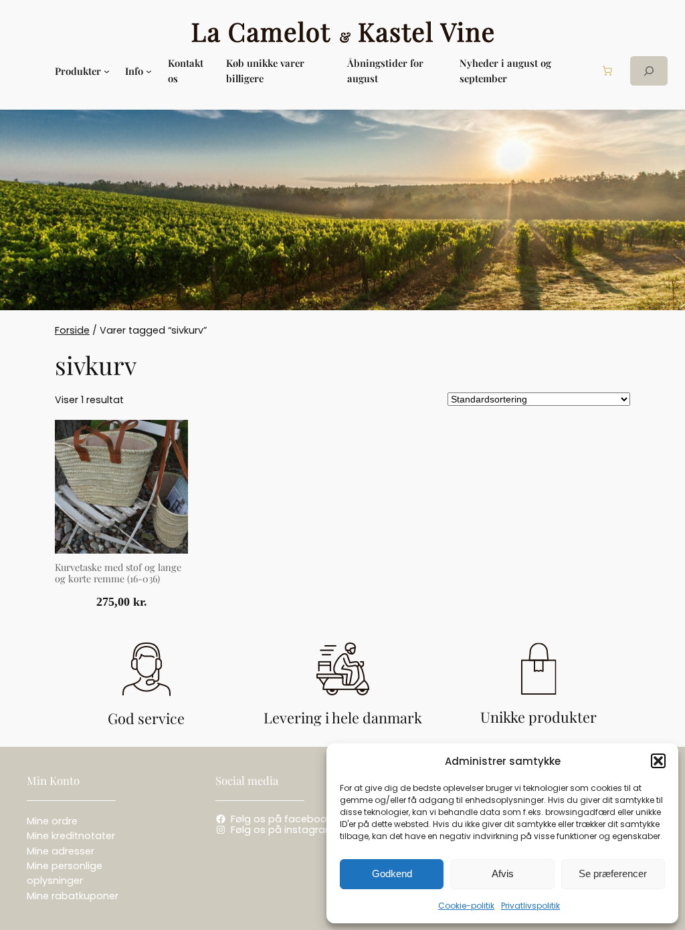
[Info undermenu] (149, 71)
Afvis (503, 873)
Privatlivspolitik (530, 905)
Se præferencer (613, 873)
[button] (658, 761)
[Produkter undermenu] (107, 71)
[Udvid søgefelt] (649, 70)
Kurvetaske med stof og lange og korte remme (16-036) (118, 573)
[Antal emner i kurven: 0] (607, 71)
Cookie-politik (466, 905)
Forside (72, 330)
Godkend (392, 873)
